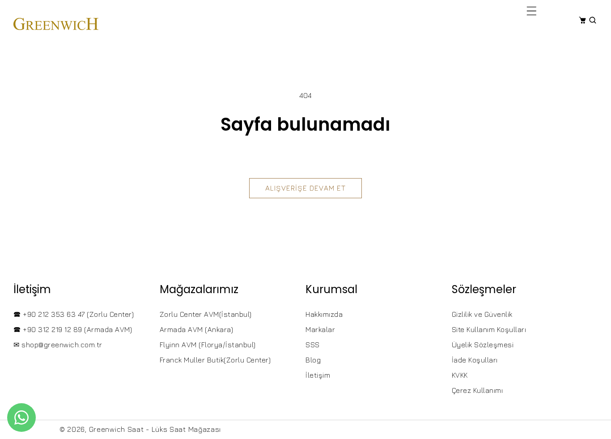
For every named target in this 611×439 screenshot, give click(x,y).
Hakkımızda (324, 314)
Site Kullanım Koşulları (489, 329)
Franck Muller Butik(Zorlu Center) (215, 360)
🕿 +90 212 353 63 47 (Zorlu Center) (73, 314)
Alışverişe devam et (305, 188)
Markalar (320, 329)
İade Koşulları (475, 360)
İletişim (318, 375)
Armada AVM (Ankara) (196, 329)
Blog (313, 360)
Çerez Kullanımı (477, 390)
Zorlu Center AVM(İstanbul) (206, 314)
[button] (531, 10)
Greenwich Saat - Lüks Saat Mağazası (155, 429)
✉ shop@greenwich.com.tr (57, 345)
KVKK (460, 375)
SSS (313, 345)
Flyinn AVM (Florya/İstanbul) (208, 345)
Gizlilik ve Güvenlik (482, 314)
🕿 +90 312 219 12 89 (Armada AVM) (72, 329)
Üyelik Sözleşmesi (483, 345)
